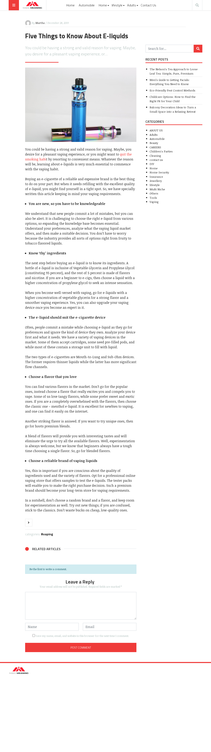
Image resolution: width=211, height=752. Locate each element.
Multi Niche (157, 189)
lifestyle (117, 5)
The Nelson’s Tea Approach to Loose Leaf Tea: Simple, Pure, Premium (174, 71)
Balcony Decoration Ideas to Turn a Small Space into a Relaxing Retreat (173, 109)
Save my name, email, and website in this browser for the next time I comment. (82, 636)
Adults (131, 5)
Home (70, 5)
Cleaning (155, 156)
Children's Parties (161, 151)
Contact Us (148, 5)
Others (154, 193)
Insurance (156, 177)
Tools (153, 198)
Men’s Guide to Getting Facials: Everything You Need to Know (170, 82)
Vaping (48, 534)
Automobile (87, 5)
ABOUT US (156, 130)
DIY (152, 164)
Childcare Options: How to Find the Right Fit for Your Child (173, 99)
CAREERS (155, 147)
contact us (156, 160)
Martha (40, 23)
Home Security (159, 172)
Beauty (154, 143)
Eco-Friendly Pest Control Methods (172, 90)
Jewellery (156, 181)
